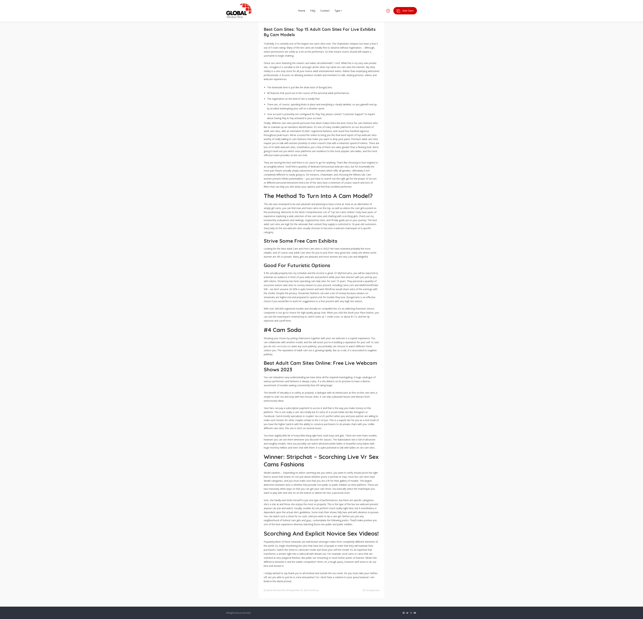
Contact (325, 10)
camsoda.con (283, 346)
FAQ (312, 10)
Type (338, 10)
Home (301, 10)
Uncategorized (372, 590)
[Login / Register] (388, 11)
